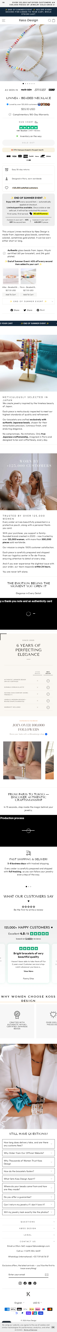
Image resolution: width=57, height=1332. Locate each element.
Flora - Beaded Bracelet (28, 287)
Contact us (28, 1241)
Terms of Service (30, 1330)
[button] (51, 869)
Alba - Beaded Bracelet (10, 287)
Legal (28, 1235)
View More (28, 971)
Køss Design (27, 1228)
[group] (22, 760)
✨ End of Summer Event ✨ (28, 301)
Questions (28, 1222)
